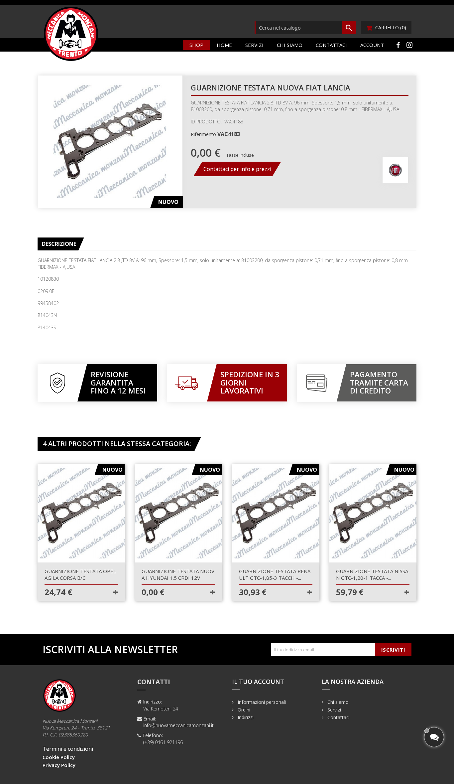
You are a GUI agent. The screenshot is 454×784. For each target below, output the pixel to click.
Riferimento (203, 134)
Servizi (254, 45)
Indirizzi (245, 717)
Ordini (243, 709)
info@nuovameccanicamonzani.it (178, 725)
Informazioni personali (261, 702)
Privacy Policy (59, 765)
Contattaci (331, 45)
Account (372, 45)
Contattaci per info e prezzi (237, 169)
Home (224, 45)
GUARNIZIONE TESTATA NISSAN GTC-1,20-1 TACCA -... (372, 574)
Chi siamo (289, 45)
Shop (196, 45)
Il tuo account (258, 682)
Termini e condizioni (68, 748)
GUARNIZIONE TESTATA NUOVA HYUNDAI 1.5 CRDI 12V (178, 574)
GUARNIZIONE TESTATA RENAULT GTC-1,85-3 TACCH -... (274, 574)
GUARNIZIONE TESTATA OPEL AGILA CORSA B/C (80, 574)
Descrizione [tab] (59, 243)
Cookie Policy (59, 757)
